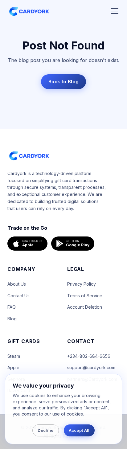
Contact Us (18, 295)
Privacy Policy (81, 284)
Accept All (79, 430)
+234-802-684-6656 (88, 356)
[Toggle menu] (115, 11)
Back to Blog (63, 81)
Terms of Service (84, 295)
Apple (13, 367)
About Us (16, 284)
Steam (13, 356)
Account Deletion (84, 307)
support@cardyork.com (91, 367)
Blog (12, 318)
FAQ (11, 307)
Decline (45, 430)
